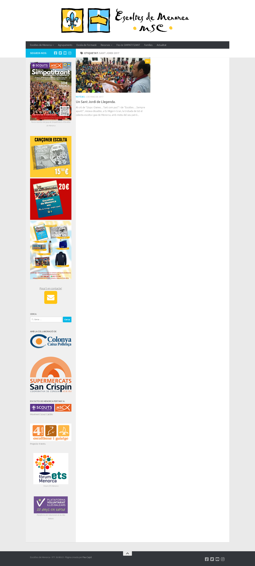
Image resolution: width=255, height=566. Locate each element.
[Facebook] (55, 53)
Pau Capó (87, 557)
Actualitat (161, 45)
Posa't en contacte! (51, 288)
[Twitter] (60, 53)
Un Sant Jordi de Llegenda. (96, 102)
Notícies (80, 97)
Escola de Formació (86, 45)
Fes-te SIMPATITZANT (128, 45)
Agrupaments (65, 45)
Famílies (148, 45)
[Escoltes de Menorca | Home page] (127, 20)
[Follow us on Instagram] (69, 53)
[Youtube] (65, 53)
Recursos (105, 45)
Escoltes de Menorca (41, 45)
